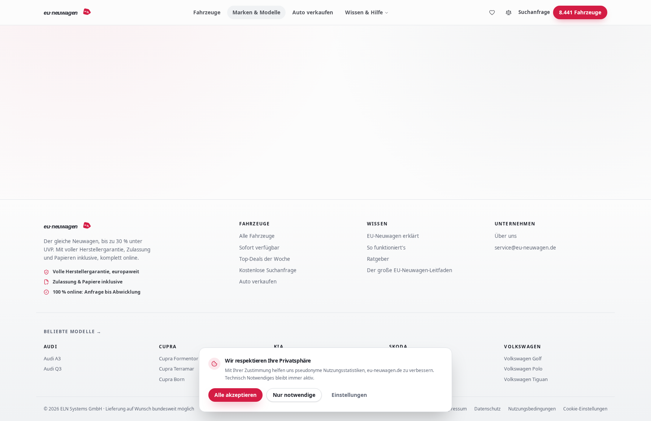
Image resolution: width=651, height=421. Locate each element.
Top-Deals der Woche (264, 259)
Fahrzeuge (206, 12)
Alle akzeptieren (235, 394)
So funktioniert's (386, 247)
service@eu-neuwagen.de (525, 247)
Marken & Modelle (256, 12)
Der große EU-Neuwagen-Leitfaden (409, 270)
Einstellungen (349, 394)
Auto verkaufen (312, 12)
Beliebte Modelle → (73, 331)
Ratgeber (378, 259)
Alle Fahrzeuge (257, 236)
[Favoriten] (492, 12)
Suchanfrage (534, 12)
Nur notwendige (294, 394)
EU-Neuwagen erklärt (393, 236)
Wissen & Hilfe (364, 12)
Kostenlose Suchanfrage (267, 270)
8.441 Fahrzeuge (580, 12)
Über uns (506, 236)
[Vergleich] (508, 12)
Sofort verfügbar (259, 247)
